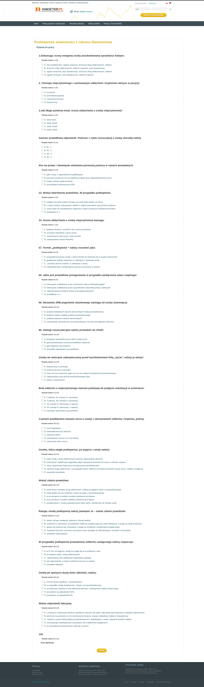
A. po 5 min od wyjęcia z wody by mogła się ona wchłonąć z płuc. (72, 551)
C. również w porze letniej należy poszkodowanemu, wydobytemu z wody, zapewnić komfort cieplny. (88, 619)
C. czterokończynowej (53, 99)
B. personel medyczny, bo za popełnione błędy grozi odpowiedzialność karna (78, 178)
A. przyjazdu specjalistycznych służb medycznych (65, 339)
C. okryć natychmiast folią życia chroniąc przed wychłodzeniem (71, 465)
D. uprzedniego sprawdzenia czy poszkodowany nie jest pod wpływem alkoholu (79, 322)
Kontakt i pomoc (37, 674)
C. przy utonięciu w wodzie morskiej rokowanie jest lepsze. (69, 496)
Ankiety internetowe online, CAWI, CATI (92, 670)
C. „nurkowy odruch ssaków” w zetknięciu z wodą (65, 263)
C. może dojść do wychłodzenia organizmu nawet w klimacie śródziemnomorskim (79, 209)
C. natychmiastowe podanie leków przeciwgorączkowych (69, 291)
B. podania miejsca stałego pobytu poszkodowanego (67, 315)
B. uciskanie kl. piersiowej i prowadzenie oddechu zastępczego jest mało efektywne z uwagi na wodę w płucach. (93, 524)
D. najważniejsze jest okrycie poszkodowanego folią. (67, 376)
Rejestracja (152, 3)
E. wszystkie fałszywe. (54, 564)
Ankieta (141, 682)
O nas (127, 682)
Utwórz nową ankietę (153, 15)
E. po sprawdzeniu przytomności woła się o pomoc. (66, 626)
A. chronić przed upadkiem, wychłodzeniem (63, 582)
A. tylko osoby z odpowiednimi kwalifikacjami (63, 174)
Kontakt (134, 682)
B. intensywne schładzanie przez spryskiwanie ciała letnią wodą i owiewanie (77, 287)
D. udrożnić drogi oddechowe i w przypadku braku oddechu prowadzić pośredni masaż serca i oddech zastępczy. (93, 469)
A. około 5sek (50, 120)
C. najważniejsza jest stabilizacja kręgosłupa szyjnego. (68, 558)
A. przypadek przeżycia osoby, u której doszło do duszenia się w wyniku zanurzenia (80, 257)
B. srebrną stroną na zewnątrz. (57, 370)
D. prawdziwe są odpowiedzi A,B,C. (59, 592)
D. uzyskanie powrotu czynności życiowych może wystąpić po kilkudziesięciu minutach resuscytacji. (87, 530)
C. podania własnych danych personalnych (63, 318)
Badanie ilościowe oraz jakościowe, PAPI (92, 674)
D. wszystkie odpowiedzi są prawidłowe (61, 349)
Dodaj (101, 650)
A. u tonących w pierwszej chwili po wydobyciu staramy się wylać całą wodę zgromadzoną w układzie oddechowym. (94, 612)
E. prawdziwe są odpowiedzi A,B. (58, 595)
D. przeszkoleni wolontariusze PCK (59, 184)
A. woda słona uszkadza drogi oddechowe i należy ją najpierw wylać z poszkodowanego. (83, 489)
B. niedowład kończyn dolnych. (57, 431)
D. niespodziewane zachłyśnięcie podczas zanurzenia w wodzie (72, 267)
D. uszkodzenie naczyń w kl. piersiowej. (61, 438)
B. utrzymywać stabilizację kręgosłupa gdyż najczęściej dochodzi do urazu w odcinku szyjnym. (85, 462)
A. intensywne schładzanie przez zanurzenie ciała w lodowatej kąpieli (74, 284)
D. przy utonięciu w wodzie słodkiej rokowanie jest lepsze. (69, 499)
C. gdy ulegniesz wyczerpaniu (57, 346)
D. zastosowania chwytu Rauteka (58, 239)
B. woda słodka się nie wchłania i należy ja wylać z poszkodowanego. (74, 493)
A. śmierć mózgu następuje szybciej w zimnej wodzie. (67, 520)
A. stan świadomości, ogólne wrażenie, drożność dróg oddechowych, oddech (78, 65)
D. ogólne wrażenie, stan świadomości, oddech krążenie (69, 75)
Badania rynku (37, 672)
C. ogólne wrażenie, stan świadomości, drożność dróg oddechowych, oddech (78, 71)
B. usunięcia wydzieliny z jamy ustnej (60, 233)
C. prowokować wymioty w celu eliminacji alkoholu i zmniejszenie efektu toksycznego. (81, 588)
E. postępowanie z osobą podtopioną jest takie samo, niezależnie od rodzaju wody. (80, 503)
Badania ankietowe (89, 666)
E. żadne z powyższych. (54, 380)
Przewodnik (36, 670)
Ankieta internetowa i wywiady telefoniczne (93, 672)
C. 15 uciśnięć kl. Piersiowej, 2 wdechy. (61, 404)
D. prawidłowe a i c (52, 294)
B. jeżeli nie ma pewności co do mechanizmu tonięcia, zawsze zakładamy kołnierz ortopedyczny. (86, 616)
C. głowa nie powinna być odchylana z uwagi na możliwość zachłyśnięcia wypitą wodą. (82, 527)
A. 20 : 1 (47, 147)
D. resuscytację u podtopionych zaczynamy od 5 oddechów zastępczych (76, 622)
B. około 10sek (50, 123)
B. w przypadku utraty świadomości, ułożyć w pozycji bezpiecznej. (73, 585)
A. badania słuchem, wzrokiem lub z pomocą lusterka (67, 229)
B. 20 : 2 (48, 150)
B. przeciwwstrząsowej (54, 95)
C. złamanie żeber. (52, 435)
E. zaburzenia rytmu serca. (56, 441)
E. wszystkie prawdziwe (54, 472)
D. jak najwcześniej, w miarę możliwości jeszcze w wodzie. (69, 561)
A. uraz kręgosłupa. (52, 428)
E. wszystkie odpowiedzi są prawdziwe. (61, 411)
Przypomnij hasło (140, 3)
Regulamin (150, 682)
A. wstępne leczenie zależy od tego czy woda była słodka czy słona (73, 202)
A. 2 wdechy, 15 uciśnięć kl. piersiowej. (61, 397)
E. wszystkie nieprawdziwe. (56, 534)
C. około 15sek (50, 126)
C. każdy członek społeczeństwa (58, 181)
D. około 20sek (50, 130)
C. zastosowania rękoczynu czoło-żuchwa (62, 236)
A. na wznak (49, 92)
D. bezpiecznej (50, 102)
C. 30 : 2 (48, 154)
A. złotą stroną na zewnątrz (56, 366)
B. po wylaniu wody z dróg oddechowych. (62, 554)
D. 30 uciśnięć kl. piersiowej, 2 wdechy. (61, 407)
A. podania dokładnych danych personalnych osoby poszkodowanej (73, 312)
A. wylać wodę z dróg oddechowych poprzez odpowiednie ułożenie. (73, 459)
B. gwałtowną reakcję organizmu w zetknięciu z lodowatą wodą (71, 260)
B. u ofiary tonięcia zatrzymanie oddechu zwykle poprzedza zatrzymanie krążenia (79, 205)
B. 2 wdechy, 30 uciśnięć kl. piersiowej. (61, 401)
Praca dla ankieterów (164, 682)
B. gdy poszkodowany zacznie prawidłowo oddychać (67, 342)
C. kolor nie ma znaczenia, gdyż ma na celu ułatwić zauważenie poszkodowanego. (80, 373)
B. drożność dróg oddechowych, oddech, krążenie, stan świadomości (74, 68)
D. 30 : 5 (48, 157)
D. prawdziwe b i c (52, 212)
